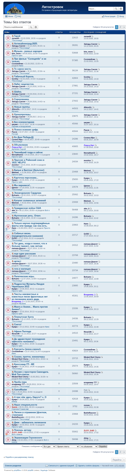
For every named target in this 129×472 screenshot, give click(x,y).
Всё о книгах (24, 379)
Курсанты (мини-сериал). (27, 349)
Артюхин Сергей (19, 149)
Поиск (116, 9)
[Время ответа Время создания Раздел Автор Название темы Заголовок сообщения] (68, 446)
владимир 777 (18, 384)
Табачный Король (24, 76)
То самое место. (23, 69)
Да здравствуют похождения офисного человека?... (28, 340)
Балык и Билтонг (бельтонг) (29, 170)
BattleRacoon (18, 417)
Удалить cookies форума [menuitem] (88, 466)
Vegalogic (44, 470)
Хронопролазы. (22, 114)
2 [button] (120, 27)
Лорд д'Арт (17, 147)
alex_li (14, 210)
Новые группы (22, 107)
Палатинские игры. (24, 276)
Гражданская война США (27, 208)
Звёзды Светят (18, 46)
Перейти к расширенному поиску (19, 457)
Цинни (15, 188)
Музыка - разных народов (28, 51)
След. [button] (124, 27)
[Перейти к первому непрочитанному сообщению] (13, 36)
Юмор (14, 401)
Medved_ (16, 172)
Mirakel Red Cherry (20, 359)
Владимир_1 (17, 301)
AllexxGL (16, 109)
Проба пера (20, 382)
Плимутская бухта (24, 317)
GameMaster (20, 389)
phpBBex (17, 470)
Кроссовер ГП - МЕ (24, 364)
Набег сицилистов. (24, 84)
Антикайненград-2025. (26, 43)
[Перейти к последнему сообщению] (92, 36)
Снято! (17, 324)
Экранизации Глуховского (28, 437)
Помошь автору (22, 430)
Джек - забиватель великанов (30, 422)
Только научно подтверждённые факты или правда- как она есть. (31, 224)
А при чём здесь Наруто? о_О (30, 397)
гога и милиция (22, 269)
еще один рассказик (25, 253)
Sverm (14, 407)
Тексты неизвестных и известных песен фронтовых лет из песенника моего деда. (30, 296)
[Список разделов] (23, 8)
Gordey (15, 79)
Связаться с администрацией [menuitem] (61, 466)
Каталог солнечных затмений (30, 200)
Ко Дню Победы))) (23, 137)
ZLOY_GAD (17, 432)
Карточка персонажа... (26, 177)
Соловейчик (17, 64)
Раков (14, 132)
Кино (21, 66)
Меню (10, 16)
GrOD (14, 238)
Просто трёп (17, 55)
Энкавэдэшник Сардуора (27, 193)
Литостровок (52, 7)
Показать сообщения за (32, 446)
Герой (17, 36)
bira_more (16, 53)
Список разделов (13, 466)
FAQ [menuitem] (19, 16)
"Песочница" (17, 40)
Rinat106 (15, 334)
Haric (14, 228)
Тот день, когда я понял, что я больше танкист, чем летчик (29, 244)
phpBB (30, 470)
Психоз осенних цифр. (26, 129)
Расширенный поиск (121, 9)
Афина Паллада (22, 331)
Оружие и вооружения (21, 126)
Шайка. (18, 91)
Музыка (15, 111)
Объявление (21, 145)
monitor (15, 165)
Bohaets (15, 195)
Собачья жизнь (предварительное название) (27, 234)
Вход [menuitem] (122, 16)
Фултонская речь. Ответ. (27, 215)
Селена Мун (17, 139)
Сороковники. (21, 99)
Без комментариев (24, 122)
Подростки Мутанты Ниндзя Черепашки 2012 (28, 285)
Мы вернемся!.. (22, 185)
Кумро (15, 180)
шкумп (15, 124)
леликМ (15, 38)
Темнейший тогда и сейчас (28, 152)
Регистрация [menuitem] (110, 16)
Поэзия (15, 134)
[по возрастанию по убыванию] (89, 446)
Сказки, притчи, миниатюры (29, 356)
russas (87, 405)
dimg (14, 440)
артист (17, 261)
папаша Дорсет (19, 248)
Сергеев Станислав (20, 409)
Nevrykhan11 (17, 155)
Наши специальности (25, 405)
